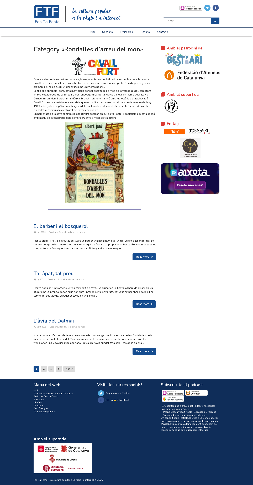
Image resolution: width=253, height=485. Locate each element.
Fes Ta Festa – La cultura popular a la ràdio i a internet (64, 480)
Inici (92, 32)
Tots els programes (44, 411)
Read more (142, 257)
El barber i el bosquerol (61, 226)
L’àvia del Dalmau (55, 320)
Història (145, 32)
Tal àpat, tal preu (54, 273)
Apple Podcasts (194, 412)
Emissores (126, 32)
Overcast (211, 412)
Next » (69, 369)
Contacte (162, 32)
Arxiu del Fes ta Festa (45, 396)
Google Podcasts (196, 415)
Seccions (107, 32)
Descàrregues (41, 408)
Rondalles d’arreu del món (72, 232)
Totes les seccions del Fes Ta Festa (53, 393)
